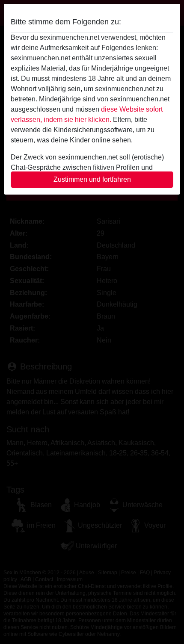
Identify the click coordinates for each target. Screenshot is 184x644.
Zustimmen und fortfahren (92, 179)
